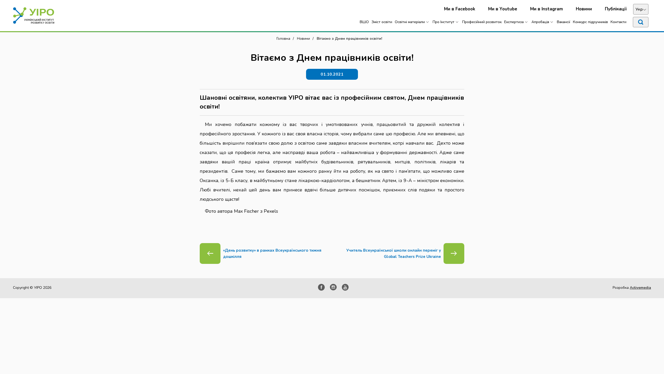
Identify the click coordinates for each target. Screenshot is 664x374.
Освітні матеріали (410, 21)
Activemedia (640, 287)
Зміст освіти (381, 21)
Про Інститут (443, 21)
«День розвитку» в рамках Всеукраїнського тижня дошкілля (272, 253)
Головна (283, 38)
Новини (584, 9)
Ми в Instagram (546, 9)
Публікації (616, 9)
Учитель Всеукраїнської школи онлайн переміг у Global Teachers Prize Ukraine (393, 253)
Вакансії (563, 21)
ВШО (364, 21)
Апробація (540, 21)
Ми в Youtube (502, 9)
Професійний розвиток (482, 21)
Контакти (618, 21)
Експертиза (514, 21)
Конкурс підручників (590, 21)
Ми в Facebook (459, 9)
